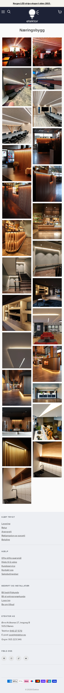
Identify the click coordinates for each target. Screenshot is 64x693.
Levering (5, 523)
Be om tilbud (7, 604)
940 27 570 (16, 631)
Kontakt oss (7, 570)
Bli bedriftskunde (10, 592)
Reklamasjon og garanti (13, 535)
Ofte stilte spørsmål (11, 558)
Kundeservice (8, 566)
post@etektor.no (17, 635)
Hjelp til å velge (9, 562)
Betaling (5, 539)
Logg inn (5, 600)
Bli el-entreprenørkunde (13, 596)
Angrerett (6, 531)
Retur (4, 527)
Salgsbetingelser (9, 574)
